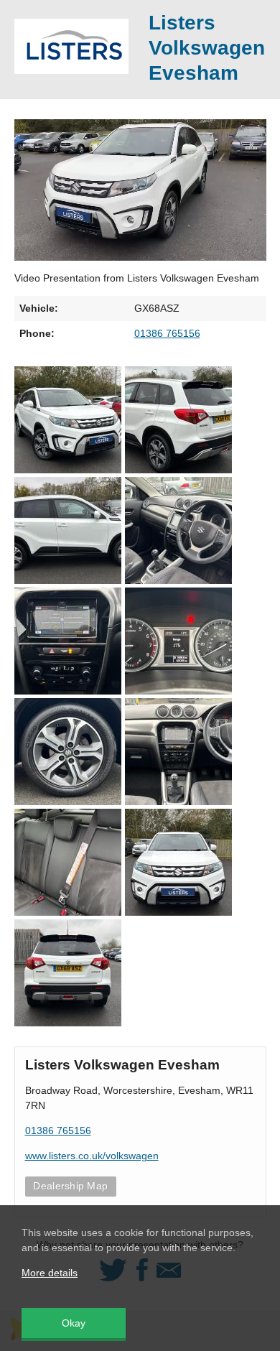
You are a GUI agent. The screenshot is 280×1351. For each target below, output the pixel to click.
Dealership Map (70, 1186)
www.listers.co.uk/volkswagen (92, 1155)
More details (50, 1272)
